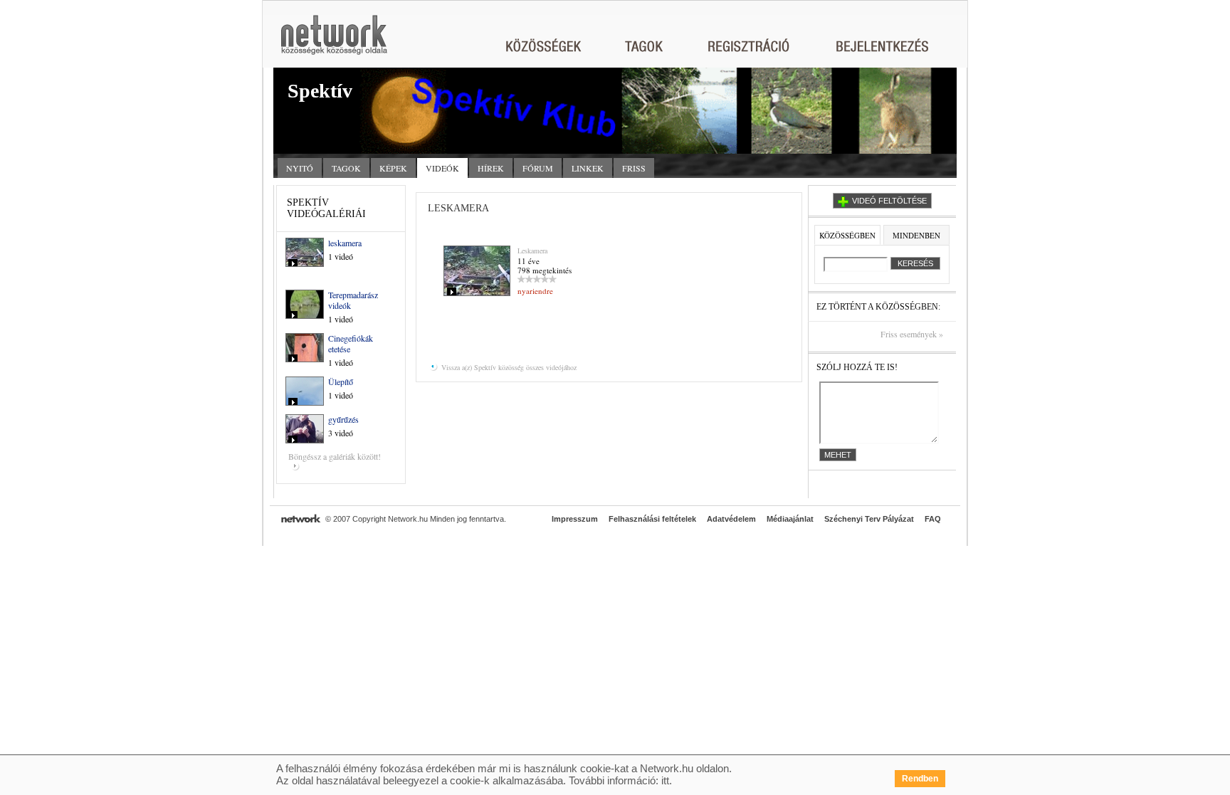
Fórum (537, 168)
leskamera (345, 242)
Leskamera (532, 251)
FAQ (933, 519)
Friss (634, 168)
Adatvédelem (731, 519)
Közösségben (847, 235)
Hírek (491, 168)
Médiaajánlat (790, 519)
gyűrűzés (343, 419)
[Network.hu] (334, 42)
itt (665, 780)
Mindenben (916, 235)
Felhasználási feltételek (652, 519)
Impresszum (575, 519)
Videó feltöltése (889, 200)
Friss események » (912, 334)
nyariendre (535, 290)
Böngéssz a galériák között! (334, 456)
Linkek (588, 168)
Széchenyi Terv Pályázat (869, 519)
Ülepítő (340, 381)
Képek (393, 168)
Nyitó (299, 168)
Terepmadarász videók (353, 300)
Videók (442, 168)
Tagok (346, 168)
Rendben (920, 779)
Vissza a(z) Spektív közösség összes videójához (508, 367)
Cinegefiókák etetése (350, 343)
